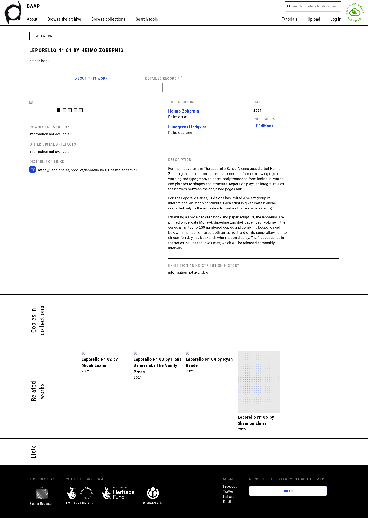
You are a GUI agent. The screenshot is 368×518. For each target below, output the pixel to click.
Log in (335, 19)
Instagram (230, 496)
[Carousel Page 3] (70, 110)
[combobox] (313, 6)
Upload (314, 19)
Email (227, 501)
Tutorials (290, 19)
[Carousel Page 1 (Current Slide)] (58, 110)
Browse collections (108, 19)
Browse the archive (64, 19)
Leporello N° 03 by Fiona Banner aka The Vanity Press (158, 365)
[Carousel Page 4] (75, 110)
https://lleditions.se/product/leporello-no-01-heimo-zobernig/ (87, 170)
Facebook (230, 486)
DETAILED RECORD (161, 78)
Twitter (228, 491)
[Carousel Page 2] (64, 110)
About (32, 19)
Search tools (147, 19)
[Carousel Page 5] (81, 110)
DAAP (33, 6)
